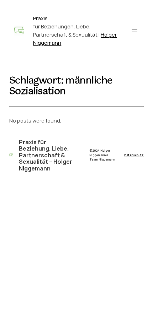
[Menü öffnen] (134, 30)
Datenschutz (134, 155)
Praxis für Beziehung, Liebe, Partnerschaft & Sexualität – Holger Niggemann (45, 155)
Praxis (40, 18)
